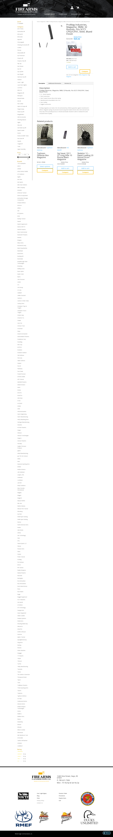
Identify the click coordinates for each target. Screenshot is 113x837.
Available (21, 23)
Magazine (68, 76)
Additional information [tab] (54, 83)
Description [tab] (42, 83)
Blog (38, 795)
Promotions (63, 14)
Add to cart (72, 67)
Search (87, 14)
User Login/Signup (42, 793)
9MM (47, 21)
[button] (61, 26)
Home (38, 21)
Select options (45, 166)
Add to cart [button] (65, 168)
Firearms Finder (49, 14)
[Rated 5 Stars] (20, 751)
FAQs (38, 798)
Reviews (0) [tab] (68, 83)
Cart (60, 800)
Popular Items (76, 14)
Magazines (43, 21)
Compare (85, 71)
